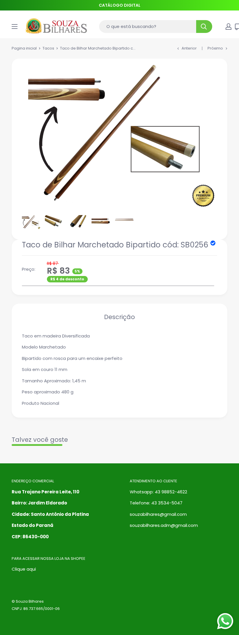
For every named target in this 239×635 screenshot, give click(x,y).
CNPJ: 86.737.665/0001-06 (36, 608)
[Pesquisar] (204, 26)
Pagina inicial (24, 48)
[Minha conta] (228, 26)
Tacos (48, 48)
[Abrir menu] (14, 26)
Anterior (189, 48)
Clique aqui (24, 569)
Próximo (215, 48)
